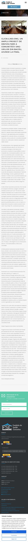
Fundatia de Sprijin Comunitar (8, 487)
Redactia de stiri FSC (6, 494)
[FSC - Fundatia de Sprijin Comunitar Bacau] (8, 2)
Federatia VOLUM (4, 512)
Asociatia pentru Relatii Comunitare (8, 509)
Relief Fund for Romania (6, 503)
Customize (14, 535)
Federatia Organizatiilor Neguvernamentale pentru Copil (12, 507)
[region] (14, 528)
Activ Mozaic (4, 492)
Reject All (14, 539)
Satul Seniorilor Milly (6, 489)
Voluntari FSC (5, 491)
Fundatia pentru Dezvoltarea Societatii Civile (10, 510)
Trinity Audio (15, 64)
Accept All (14, 531)
